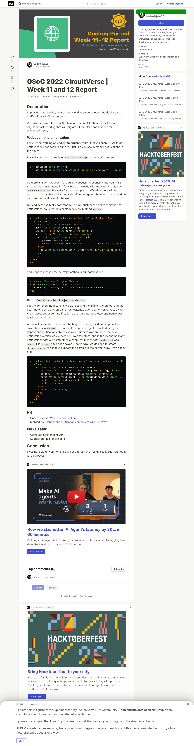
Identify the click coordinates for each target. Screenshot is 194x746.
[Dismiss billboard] (188, 704)
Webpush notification (62, 418)
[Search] (19, 3)
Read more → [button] (36, 551)
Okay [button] (21, 741)
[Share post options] (12, 98)
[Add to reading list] (12, 79)
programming (60, 96)
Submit (38, 587)
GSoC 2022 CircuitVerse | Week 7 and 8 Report (160, 101)
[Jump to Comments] (12, 69)
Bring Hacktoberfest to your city (59, 671)
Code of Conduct (68, 596)
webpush (55, 182)
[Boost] (12, 88)
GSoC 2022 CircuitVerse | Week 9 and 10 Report (159, 87)
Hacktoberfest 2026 (148, 199)
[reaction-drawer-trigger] (12, 58)
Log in (159, 3)
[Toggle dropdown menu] (124, 464)
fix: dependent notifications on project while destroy (74, 422)
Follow (161, 23)
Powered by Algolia (95, 4)
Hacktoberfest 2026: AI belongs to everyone (156, 183)
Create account (175, 3)
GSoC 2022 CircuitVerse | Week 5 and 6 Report (159, 115)
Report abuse (86, 596)
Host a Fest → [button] (37, 696)
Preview (52, 587)
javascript (33, 96)
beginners (75, 96)
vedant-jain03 (41, 64)
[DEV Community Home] (11, 3)
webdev (46, 96)
